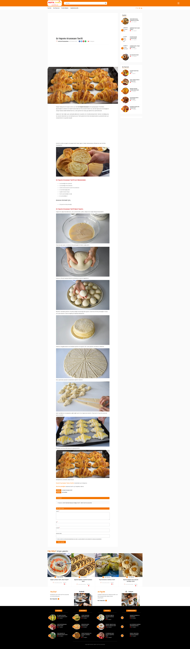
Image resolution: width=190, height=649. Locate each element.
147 (132, 109)
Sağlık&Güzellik (74, 8)
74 (83, 637)
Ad (57, 522)
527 (132, 627)
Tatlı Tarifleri (64, 492)
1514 (132, 48)
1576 (132, 39)
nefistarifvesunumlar (63, 41)
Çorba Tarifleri (60, 577)
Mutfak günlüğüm (61, 486)
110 (107, 637)
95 (131, 73)
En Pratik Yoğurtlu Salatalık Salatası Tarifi (110, 617)
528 (132, 618)
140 (132, 82)
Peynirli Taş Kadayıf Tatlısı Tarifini (65, 483)
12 (136, 585)
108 (107, 627)
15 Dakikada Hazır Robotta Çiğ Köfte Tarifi (110, 635)
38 (113, 584)
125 (132, 91)
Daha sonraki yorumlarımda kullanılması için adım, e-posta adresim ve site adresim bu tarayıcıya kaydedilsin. (79, 539)
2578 (132, 56)
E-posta (58, 527)
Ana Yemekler (107, 577)
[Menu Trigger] (178, 3)
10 (65, 584)
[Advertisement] (83, 23)
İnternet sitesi (59, 533)
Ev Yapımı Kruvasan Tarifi (67, 490)
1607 (132, 21)
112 (59, 636)
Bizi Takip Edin (53, 599)
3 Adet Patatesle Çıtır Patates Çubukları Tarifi (86, 635)
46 (107, 619)
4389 (132, 30)
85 (58, 618)
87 (58, 627)
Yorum (57, 511)
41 (83, 618)
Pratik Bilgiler (64, 8)
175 (132, 100)
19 (89, 41)
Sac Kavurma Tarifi (134, 55)
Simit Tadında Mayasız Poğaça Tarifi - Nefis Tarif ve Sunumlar (77, 503)
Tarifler (49, 8)
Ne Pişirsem (56, 8)
